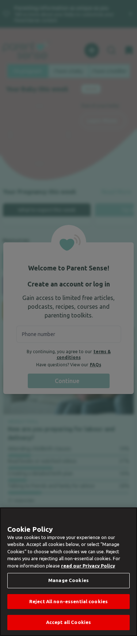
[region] (68, 571)
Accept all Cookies (68, 622)
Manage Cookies (68, 580)
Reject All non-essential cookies (68, 601)
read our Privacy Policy (88, 565)
